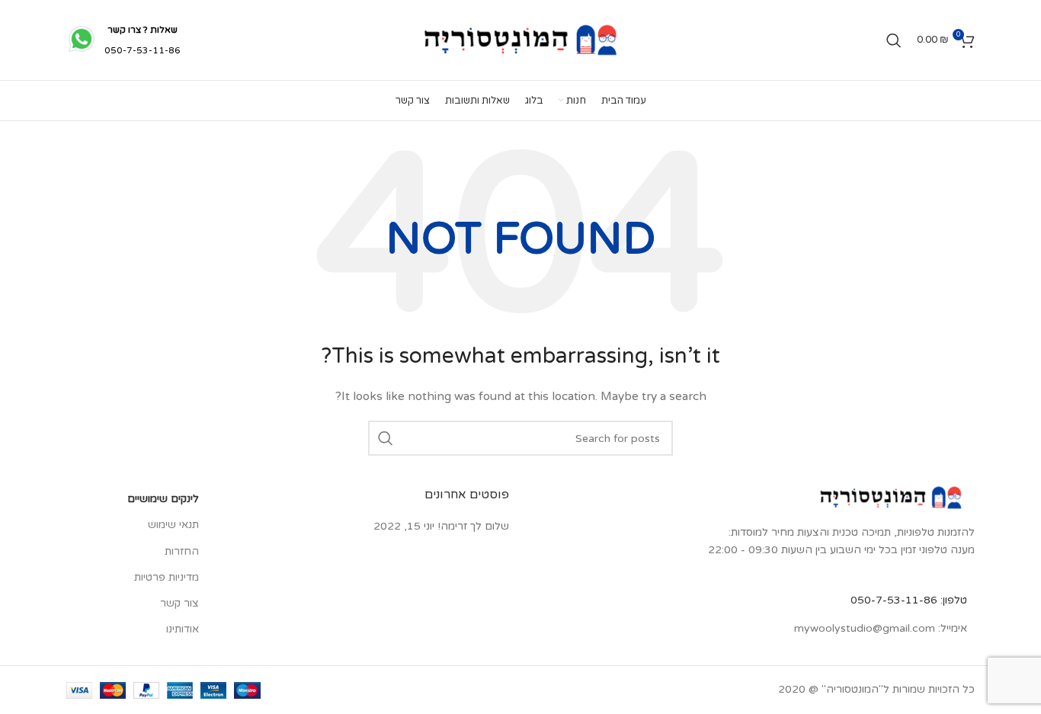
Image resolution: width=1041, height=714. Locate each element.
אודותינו (182, 629)
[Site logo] (520, 39)
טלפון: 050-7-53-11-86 (908, 600)
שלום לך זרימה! (473, 526)
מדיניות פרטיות (166, 577)
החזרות (182, 551)
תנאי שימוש (173, 524)
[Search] (894, 40)
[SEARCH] (385, 438)
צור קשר (179, 603)
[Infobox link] (123, 40)
